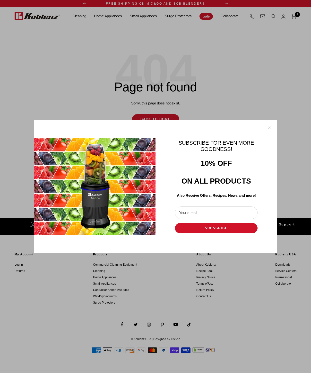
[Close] (269, 128)
